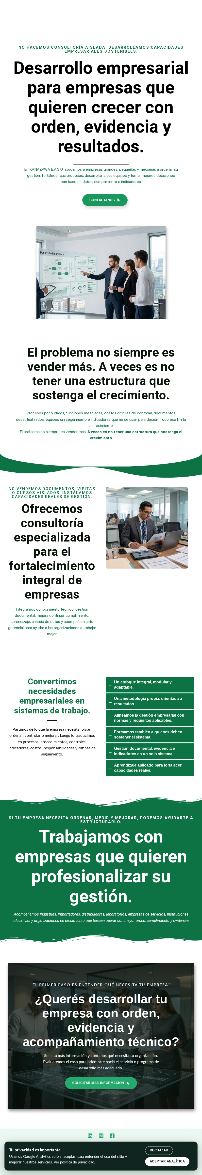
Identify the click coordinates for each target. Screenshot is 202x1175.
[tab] (150, 685)
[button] (105, 200)
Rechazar (159, 1150)
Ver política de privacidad (74, 1162)
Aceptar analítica (167, 1161)
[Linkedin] (90, 1135)
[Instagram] (101, 1135)
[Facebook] (112, 1135)
